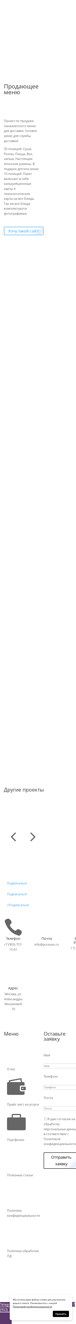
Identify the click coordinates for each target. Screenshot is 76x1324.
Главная (13, 32)
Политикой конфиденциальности (32, 1306)
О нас (11, 42)
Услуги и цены (18, 37)
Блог (10, 57)
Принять (60, 1314)
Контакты (14, 47)
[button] (13, 843)
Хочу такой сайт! (23, 231)
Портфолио (15, 52)
